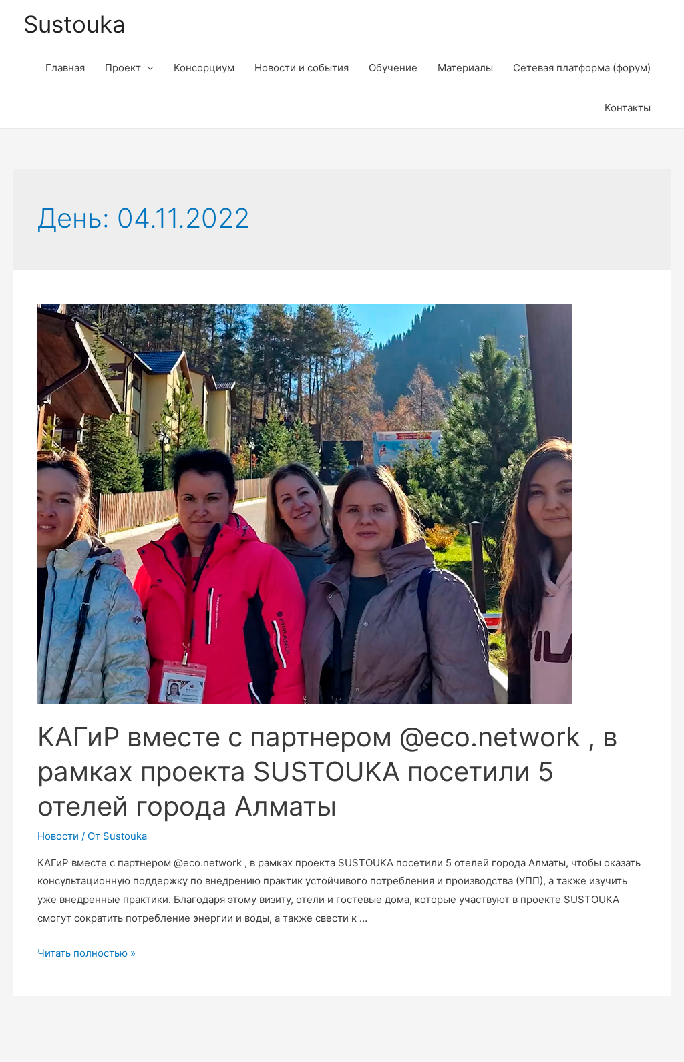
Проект (123, 67)
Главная (65, 67)
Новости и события (301, 67)
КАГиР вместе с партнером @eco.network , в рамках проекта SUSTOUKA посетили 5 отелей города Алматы (327, 771)
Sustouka (74, 24)
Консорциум (204, 67)
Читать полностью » (86, 953)
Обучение (393, 67)
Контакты (628, 107)
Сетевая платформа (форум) (582, 67)
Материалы (465, 67)
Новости (58, 836)
